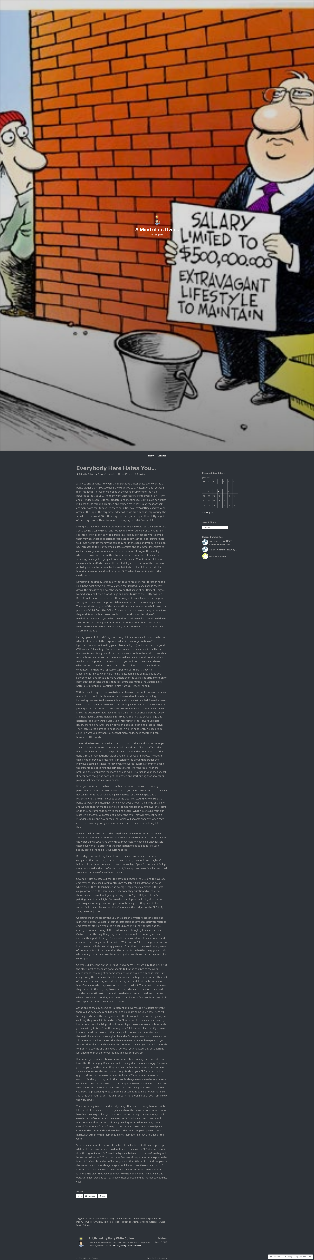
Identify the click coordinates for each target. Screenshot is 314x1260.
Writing (86, 1225)
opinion (107, 1221)
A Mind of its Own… (157, 229)
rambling (143, 1221)
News (86, 1221)
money (79, 1221)
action (89, 1218)
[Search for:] (215, 527)
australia (104, 1218)
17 (204, 501)
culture (118, 1218)
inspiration (151, 1218)
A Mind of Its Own (105, 474)
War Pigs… (222, 556)
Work (78, 1225)
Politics (124, 1221)
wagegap (153, 1221)
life (114, 474)
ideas (142, 1218)
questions (133, 1221)
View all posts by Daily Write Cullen (127, 1245)
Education (127, 1218)
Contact (162, 455)
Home (151, 455)
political (116, 1221)
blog (112, 1218)
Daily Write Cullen (86, 474)
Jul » (211, 512)
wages (162, 1221)
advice (96, 1218)
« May (205, 512)
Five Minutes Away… (226, 549)
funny (136, 1218)
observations (96, 1221)
